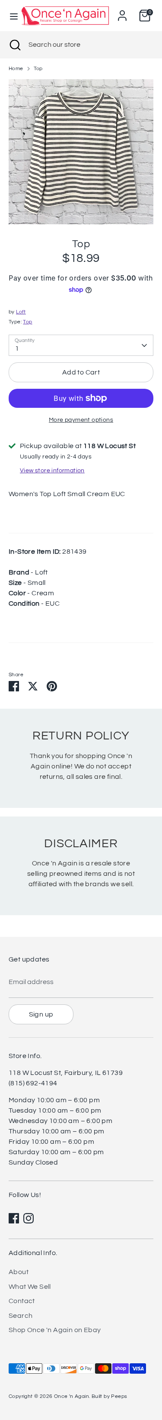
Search (20, 1315)
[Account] (122, 12)
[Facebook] (14, 1218)
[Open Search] (14, 45)
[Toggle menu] (10, 15)
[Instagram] (28, 1218)
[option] (81, 151)
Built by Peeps (109, 1396)
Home (16, 68)
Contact (22, 1300)
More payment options (81, 420)
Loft (21, 312)
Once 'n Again (71, 1396)
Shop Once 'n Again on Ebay (55, 1329)
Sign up (41, 1014)
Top (38, 68)
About (19, 1271)
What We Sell (30, 1286)
